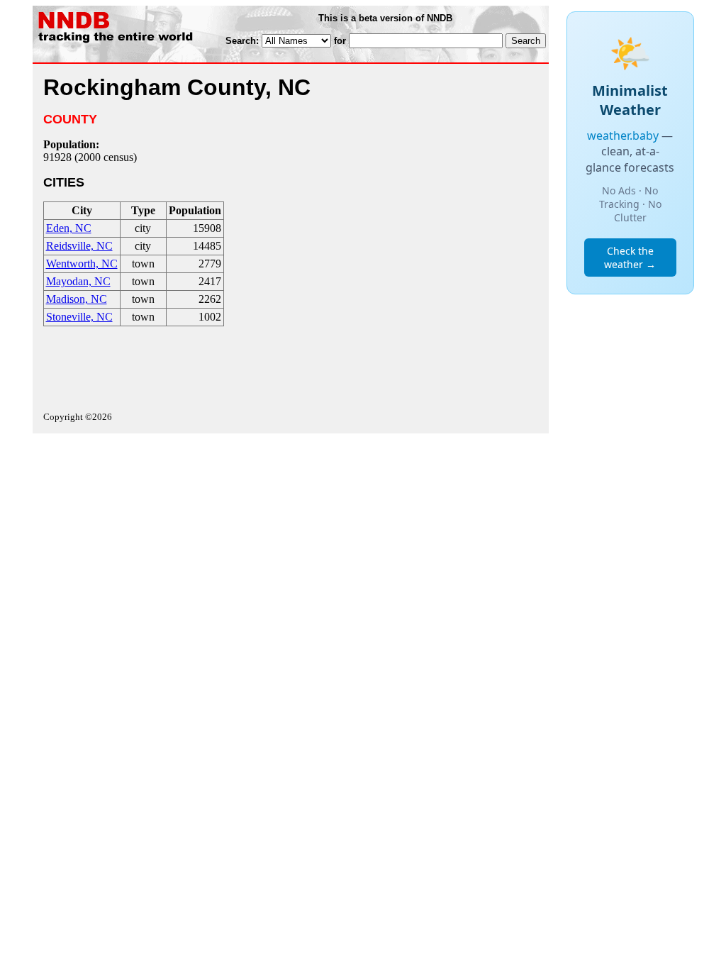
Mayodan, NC (78, 281)
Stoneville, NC (79, 317)
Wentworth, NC (82, 264)
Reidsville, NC (79, 246)
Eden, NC (68, 228)
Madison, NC (76, 299)
